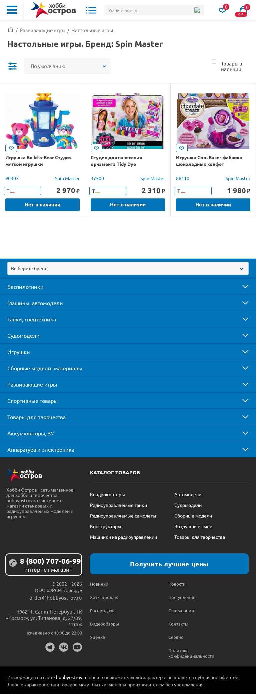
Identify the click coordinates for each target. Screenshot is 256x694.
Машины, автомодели (35, 302)
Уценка (97, 637)
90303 (12, 178)
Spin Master (67, 178)
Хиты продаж (104, 597)
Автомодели (187, 494)
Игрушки (18, 351)
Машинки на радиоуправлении (123, 537)
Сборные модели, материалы (44, 368)
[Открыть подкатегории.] (241, 286)
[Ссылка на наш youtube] (77, 647)
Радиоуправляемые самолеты (123, 516)
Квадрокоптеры (107, 494)
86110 (182, 178)
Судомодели (23, 335)
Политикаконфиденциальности (187, 653)
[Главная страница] (10, 30)
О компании (181, 610)
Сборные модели (193, 516)
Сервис (175, 637)
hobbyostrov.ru (72, 677)
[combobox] (128, 268)
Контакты (178, 624)
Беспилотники (25, 286)
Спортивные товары (32, 400)
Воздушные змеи (193, 526)
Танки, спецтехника (31, 319)
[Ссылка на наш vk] (63, 647)
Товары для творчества (36, 416)
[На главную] (53, 10)
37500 (97, 178)
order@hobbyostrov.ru (55, 597)
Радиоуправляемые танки (118, 505)
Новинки (99, 584)
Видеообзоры (104, 624)
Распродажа (103, 610)
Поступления (181, 597)
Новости (177, 584)
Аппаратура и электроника (40, 449)
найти (197, 10)
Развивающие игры (32, 384)
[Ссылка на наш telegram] (50, 647)
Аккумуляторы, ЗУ (30, 433)
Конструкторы (105, 526)
